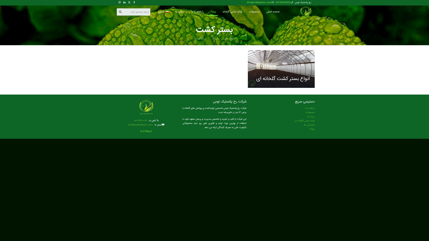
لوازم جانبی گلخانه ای (305, 121)
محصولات (310, 112)
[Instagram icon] (119, 3)
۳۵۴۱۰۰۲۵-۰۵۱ (140, 121)
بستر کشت (200, 39)
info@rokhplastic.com (259, 3)
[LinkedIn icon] (124, 3)
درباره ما (311, 117)
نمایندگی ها (309, 125)
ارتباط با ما (310, 108)
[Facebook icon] (134, 3)
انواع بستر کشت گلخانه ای (283, 79)
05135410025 (283, 3)
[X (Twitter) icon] (129, 3)
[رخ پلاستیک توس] (305, 12)
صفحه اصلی (230, 39)
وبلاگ (215, 39)
